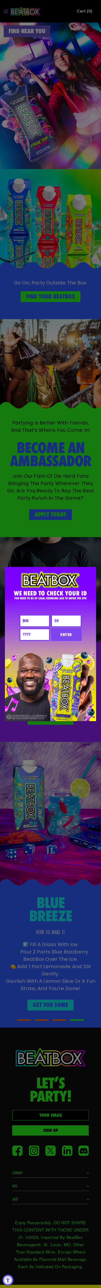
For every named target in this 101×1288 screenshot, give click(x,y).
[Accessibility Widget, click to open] (7, 1280)
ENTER (66, 634)
